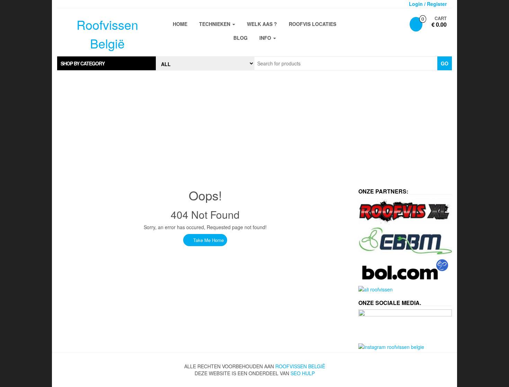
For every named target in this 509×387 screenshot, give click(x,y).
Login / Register (428, 3)
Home (180, 23)
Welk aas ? (262, 23)
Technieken (215, 23)
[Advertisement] (254, 126)
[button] (106, 63)
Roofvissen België (300, 366)
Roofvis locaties (312, 23)
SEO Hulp (303, 373)
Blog (240, 37)
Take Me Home (208, 240)
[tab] (106, 63)
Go (444, 63)
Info (266, 37)
